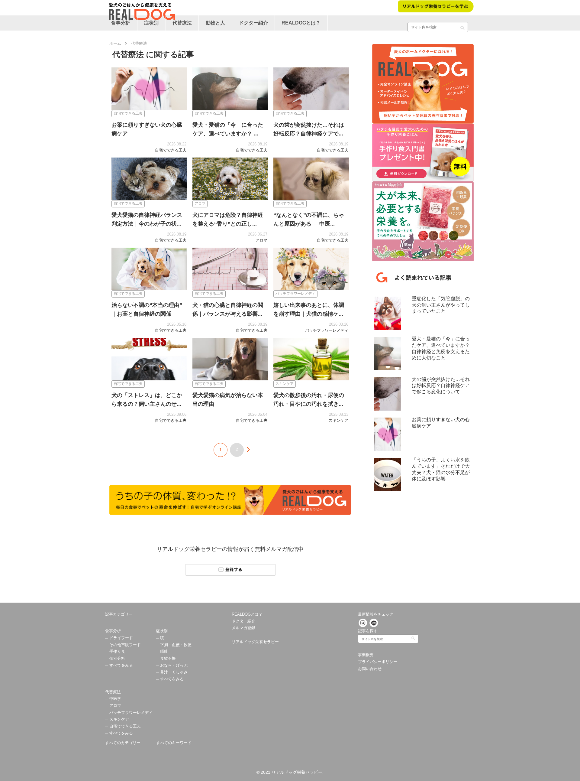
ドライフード (120, 638)
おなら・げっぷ (173, 665)
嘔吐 (163, 651)
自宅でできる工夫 (124, 726)
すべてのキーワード (174, 743)
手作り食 (116, 651)
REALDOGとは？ (247, 614)
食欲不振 (167, 658)
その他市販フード (124, 645)
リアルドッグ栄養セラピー (255, 642)
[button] (462, 25)
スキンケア (118, 719)
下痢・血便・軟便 (175, 645)
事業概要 (366, 655)
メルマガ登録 (243, 628)
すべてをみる (120, 665)
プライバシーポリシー (377, 662)
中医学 (114, 699)
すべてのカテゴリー (122, 743)
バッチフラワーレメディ (130, 713)
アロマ (114, 706)
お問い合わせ (370, 669)
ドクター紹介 (243, 621)
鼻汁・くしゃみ (173, 672)
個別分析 (116, 658)
